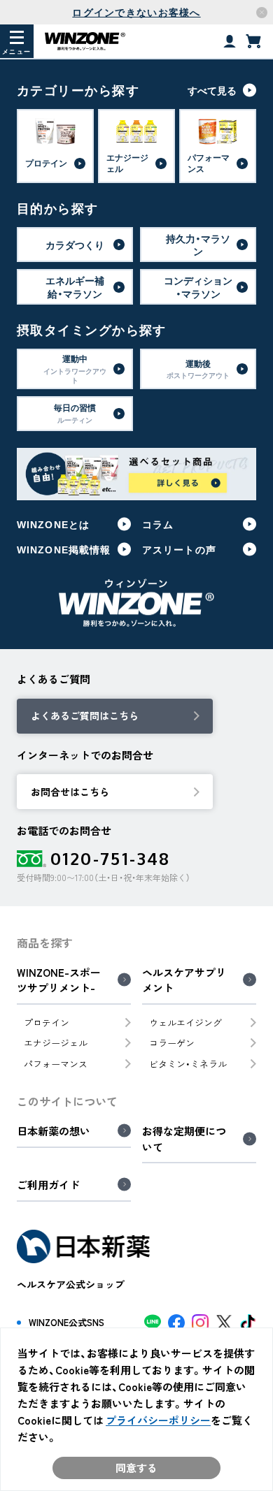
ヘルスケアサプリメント (184, 980)
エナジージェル (56, 1042)
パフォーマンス (56, 1063)
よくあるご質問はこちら (85, 715)
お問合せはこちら (70, 792)
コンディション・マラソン (198, 286)
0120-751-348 (110, 858)
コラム (158, 524)
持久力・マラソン (198, 244)
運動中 (74, 368)
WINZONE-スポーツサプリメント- (59, 980)
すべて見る (212, 90)
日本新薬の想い (53, 1131)
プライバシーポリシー (158, 1420)
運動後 (198, 369)
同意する (136, 1468)
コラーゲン (172, 1042)
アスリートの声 (179, 549)
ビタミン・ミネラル (188, 1063)
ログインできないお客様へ (136, 12)
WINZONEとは (53, 524)
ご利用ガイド (48, 1185)
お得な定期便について (184, 1139)
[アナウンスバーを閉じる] (262, 12)
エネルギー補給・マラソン (75, 286)
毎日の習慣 (75, 413)
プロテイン (46, 1022)
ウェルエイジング (185, 1022)
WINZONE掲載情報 (64, 549)
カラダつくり (75, 245)
